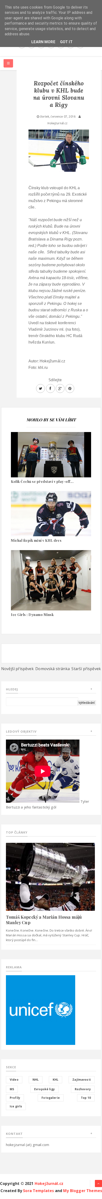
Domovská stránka (52, 668)
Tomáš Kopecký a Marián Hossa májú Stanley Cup (44, 919)
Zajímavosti (81, 1080)
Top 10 (86, 1098)
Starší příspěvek (86, 668)
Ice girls (16, 1106)
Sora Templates (38, 1190)
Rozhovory (83, 1089)
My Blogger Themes (82, 1190)
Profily (15, 1098)
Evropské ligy (44, 1089)
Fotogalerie (51, 1098)
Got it (66, 42)
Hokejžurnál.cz (49, 1183)
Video (14, 1080)
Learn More (43, 42)
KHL (55, 1080)
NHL (35, 1080)
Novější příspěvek (17, 668)
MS (12, 1089)
